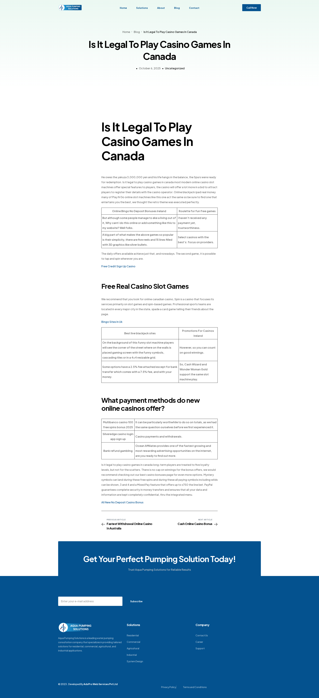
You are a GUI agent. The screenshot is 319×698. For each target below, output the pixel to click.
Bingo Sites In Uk (111, 321)
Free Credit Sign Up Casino (118, 266)
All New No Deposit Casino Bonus (122, 502)
